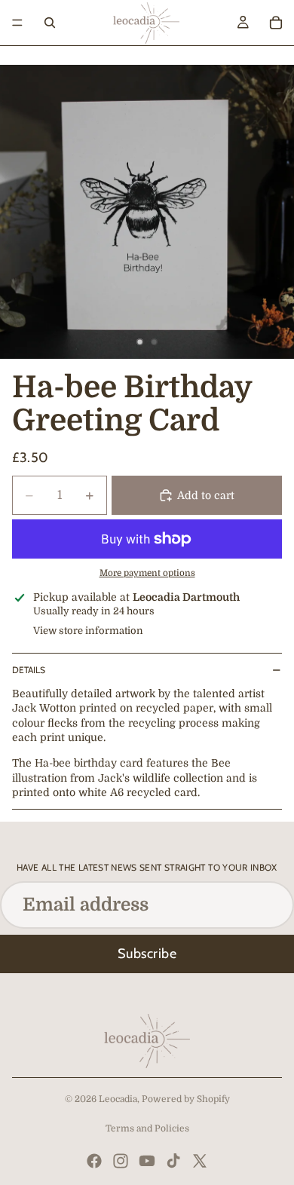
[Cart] (275, 22)
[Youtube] (147, 1161)
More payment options (147, 573)
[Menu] (17, 22)
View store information (88, 630)
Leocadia (118, 1099)
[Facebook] (94, 1161)
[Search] (49, 22)
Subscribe (147, 953)
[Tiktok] (173, 1161)
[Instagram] (121, 1161)
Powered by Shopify (186, 1099)
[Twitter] (200, 1161)
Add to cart (205, 495)
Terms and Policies (147, 1128)
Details (28, 669)
